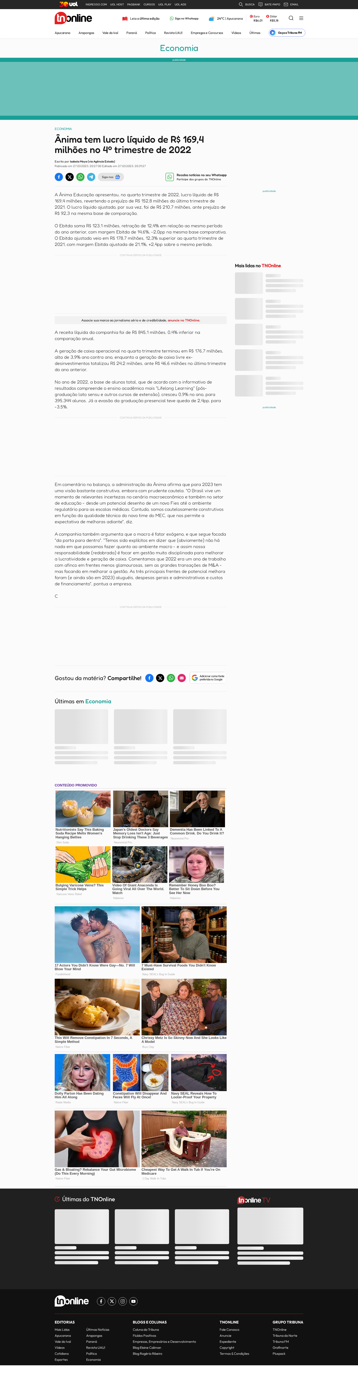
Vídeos (236, 33)
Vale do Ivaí (110, 33)
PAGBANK (133, 4)
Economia (179, 48)
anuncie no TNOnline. (184, 320)
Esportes (61, 1359)
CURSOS (149, 4)
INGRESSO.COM (96, 4)
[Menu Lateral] (301, 18)
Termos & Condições (234, 1353)
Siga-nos (107, 177)
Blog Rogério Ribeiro (147, 1353)
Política (150, 33)
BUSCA (250, 4)
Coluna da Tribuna (146, 1329)
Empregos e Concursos (207, 33)
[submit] (291, 18)
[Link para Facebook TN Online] (101, 1301)
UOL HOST (117, 4)
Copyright (227, 1347)
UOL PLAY (164, 4)
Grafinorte (280, 1347)
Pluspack (279, 1353)
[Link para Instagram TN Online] (123, 1301)
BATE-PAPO (272, 4)
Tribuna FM (281, 1341)
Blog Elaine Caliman (147, 1347)
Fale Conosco (229, 1329)
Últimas (254, 33)
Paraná (131, 33)
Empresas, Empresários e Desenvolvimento (164, 1341)
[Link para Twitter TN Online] (112, 1301)
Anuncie (225, 1335)
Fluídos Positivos (144, 1335)
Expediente (228, 1341)
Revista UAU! (173, 33)
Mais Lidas (62, 1329)
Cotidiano (62, 1353)
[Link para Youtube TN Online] (133, 1301)
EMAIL (294, 4)
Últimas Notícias (97, 1329)
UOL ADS (180, 4)
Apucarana (62, 33)
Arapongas (86, 33)
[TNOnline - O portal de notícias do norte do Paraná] (73, 18)
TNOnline (280, 1329)
